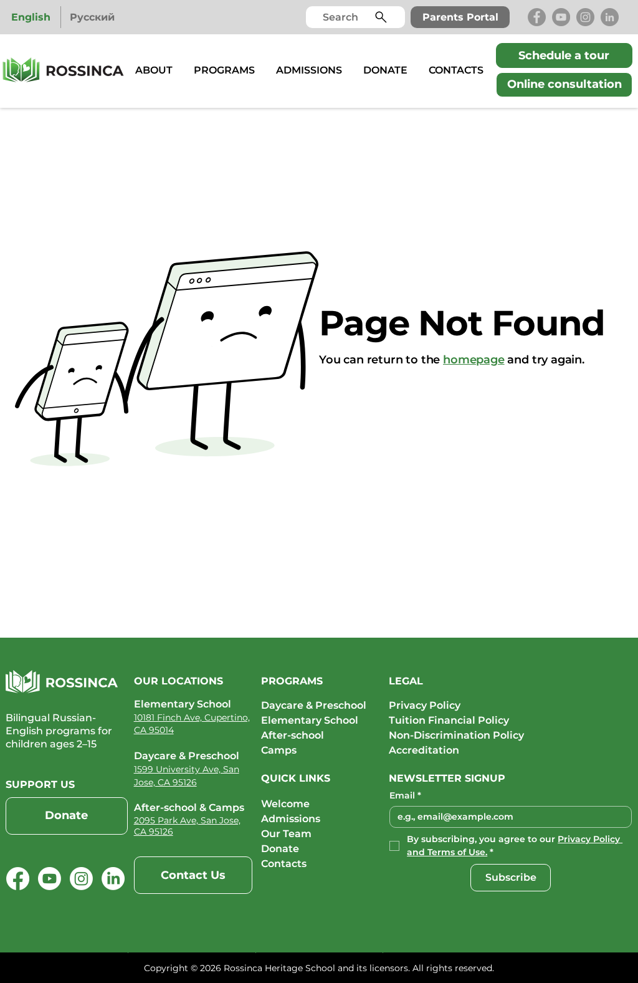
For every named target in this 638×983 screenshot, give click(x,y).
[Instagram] (585, 17)
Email (405, 795)
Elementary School (309, 720)
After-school (292, 735)
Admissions (290, 819)
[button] (154, 70)
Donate (280, 849)
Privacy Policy (426, 705)
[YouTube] (561, 17)
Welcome (285, 804)
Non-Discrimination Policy (456, 735)
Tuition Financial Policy (449, 720)
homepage (474, 360)
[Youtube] (49, 878)
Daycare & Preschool (313, 705)
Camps (279, 750)
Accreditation (424, 750)
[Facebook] (537, 17)
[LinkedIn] (610, 17)
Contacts (284, 864)
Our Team (286, 834)
